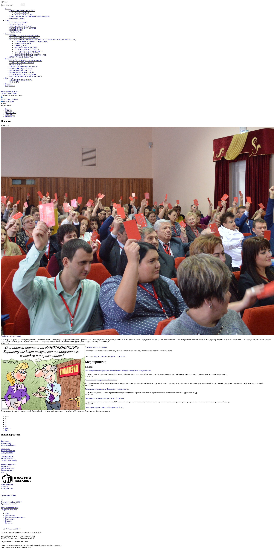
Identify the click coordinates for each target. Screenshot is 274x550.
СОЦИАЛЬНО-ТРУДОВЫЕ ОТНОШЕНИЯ (25, 61)
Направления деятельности (15, 59)
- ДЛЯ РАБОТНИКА (21, 13)
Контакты (8, 523)
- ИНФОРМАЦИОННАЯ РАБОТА (26, 53)
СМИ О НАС (14, 82)
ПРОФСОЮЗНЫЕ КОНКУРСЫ (21, 57)
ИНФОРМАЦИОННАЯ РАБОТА (21, 72)
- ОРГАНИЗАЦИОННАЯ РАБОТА (26, 49)
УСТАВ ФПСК (15, 32)
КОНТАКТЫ (10, 117)
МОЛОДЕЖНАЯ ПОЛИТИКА (20, 68)
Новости (8, 84)
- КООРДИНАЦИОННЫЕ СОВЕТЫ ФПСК (30, 55)
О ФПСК (8, 111)
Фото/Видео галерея (16, 18)
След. (123, 356)
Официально (10, 34)
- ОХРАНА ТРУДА (21, 45)
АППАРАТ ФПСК (16, 24)
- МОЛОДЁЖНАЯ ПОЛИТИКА (25, 47)
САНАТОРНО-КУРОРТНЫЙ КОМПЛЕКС (25, 76)
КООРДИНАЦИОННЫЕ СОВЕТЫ (22, 28)
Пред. (95, 356)
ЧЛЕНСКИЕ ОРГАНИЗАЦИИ (20, 26)
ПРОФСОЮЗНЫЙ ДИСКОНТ (20, 70)
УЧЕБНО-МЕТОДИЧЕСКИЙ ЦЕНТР (23, 66)
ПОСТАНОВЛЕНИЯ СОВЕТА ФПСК (23, 38)
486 (111, 356)
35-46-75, (4, 99)
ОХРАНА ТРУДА (15, 65)
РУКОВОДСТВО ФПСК (18, 22)
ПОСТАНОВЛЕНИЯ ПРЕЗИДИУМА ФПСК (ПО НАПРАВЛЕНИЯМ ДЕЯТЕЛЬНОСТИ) (42, 40)
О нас (7, 20)
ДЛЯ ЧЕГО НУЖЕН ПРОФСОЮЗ (22, 11)
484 (105, 356)
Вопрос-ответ (10, 86)
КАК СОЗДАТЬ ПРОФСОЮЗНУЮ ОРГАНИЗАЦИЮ (29, 16)
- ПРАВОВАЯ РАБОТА (22, 43)
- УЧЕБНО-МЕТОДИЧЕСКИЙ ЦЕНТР (28, 51)
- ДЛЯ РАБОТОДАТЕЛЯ (23, 15)
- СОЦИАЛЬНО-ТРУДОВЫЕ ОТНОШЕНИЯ (30, 41)
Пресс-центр (9, 78)
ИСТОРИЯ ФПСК (16, 30)
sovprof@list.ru (8, 101)
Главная (8, 9)
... (100, 356)
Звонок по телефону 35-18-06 (11, 502)
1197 (119, 356)
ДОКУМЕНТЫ (10, 113)
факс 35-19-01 (13, 99)
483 (102, 356)
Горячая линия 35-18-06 (8, 495)
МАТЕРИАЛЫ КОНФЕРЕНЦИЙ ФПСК (24, 36)
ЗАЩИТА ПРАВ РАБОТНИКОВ (21, 63)
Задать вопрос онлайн (9, 504)
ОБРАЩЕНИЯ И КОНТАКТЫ (20, 80)
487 (114, 356)
